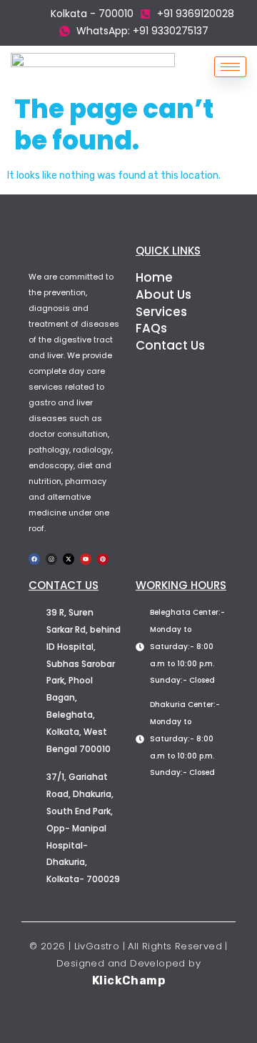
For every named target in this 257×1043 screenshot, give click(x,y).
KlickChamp (128, 980)
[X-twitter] (68, 559)
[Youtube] (85, 559)
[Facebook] (34, 559)
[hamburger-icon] (230, 66)
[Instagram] (51, 559)
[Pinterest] (103, 559)
